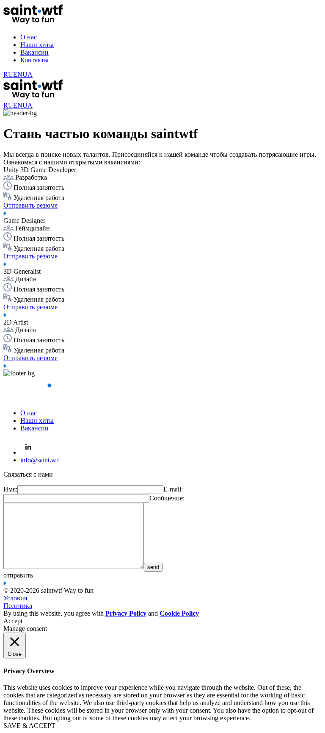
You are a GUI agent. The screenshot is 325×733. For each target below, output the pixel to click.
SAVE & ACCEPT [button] (29, 725)
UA (27, 74)
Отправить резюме (30, 205)
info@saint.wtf (40, 460)
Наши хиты (37, 44)
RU (8, 74)
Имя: (10, 489)
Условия (15, 598)
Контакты (34, 60)
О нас (28, 37)
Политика (17, 605)
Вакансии (34, 52)
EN (17, 74)
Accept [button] (12, 621)
